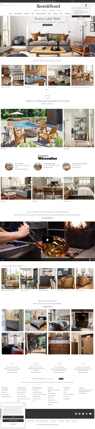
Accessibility (74, 421)
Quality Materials (36, 396)
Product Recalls (51, 400)
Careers (65, 392)
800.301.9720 (5, 390)
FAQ (18, 401)
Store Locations (5, 394)
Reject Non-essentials (13, 420)
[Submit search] (16, 5)
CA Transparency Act (53, 402)
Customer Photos (36, 399)
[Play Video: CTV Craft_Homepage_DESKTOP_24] (47, 240)
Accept (13, 417)
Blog (34, 401)
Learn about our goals (83, 372)
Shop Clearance (82, 393)
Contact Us (4, 392)
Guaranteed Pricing (21, 392)
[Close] (90, 8)
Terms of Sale (61, 421)
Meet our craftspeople (59, 372)
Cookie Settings (13, 424)
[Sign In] (86, 5)
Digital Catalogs (51, 395)
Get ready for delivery (36, 372)
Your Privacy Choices (43, 421)
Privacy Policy (18, 413)
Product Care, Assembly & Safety (54, 390)
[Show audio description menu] (93, 259)
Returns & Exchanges (22, 390)
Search (2, 5)
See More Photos (48, 306)
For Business (44, 10)
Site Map (50, 404)
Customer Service (21, 394)
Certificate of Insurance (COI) (23, 399)
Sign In (81, 16)
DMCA (67, 421)
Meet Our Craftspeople (69, 394)
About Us (66, 390)
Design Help (36, 10)
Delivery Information (21, 396)
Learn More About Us (47, 218)
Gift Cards (59, 10)
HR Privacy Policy (30, 421)
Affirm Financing (52, 393)
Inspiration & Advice (37, 392)
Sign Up (61, 379)
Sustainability (52, 10)
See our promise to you (12, 372)
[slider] (45, 259)
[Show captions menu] (90, 259)
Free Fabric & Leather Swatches (40, 394)
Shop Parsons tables (48, 167)
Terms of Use (53, 421)
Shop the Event (47, 25)
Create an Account (81, 19)
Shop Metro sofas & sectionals (21, 169)
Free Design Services (6, 396)
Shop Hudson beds (76, 167)
